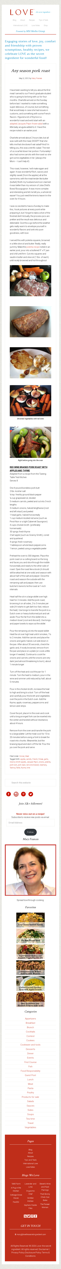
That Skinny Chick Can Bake (45, 1197)
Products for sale (30, 1097)
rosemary (43, 765)
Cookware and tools (30, 1044)
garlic (46, 759)
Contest (30, 1036)
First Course (30, 1062)
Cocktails (30, 1031)
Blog (30, 1150)
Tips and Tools (30, 1160)
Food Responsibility (30, 1071)
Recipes (30, 1156)
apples (22, 759)
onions (41, 762)
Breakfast (30, 1023)
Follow (30, 832)
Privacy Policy (18, 1252)
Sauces (30, 1105)
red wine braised (32, 765)
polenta (47, 762)
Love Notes (30, 1167)
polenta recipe (32, 247)
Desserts (30, 1049)
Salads (30, 1101)
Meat (27, 756)
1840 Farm (16, 1184)
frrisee (40, 759)
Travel (30, 1123)
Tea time (30, 1118)
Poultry (30, 1092)
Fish (30, 1066)
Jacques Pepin (32, 762)
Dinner (21, 756)
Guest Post (30, 1075)
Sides (30, 1110)
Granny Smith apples (18, 762)
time (28, 768)
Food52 (16, 1202)
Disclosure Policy (33, 1252)
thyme (23, 768)
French (35, 759)
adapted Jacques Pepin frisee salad (26, 124)
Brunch (30, 1027)
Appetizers (30, 1018)
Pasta (30, 1088)
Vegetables (30, 1127)
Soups (30, 1114)
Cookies (30, 1040)
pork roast (21, 765)
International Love (30, 1163)
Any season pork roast (30, 71)
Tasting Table (15, 768)
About (30, 1153)
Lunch (30, 1079)
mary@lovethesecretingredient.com (31, 1234)
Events (30, 1057)
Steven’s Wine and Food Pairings (45, 1187)
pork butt (13, 765)
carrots (29, 759)
